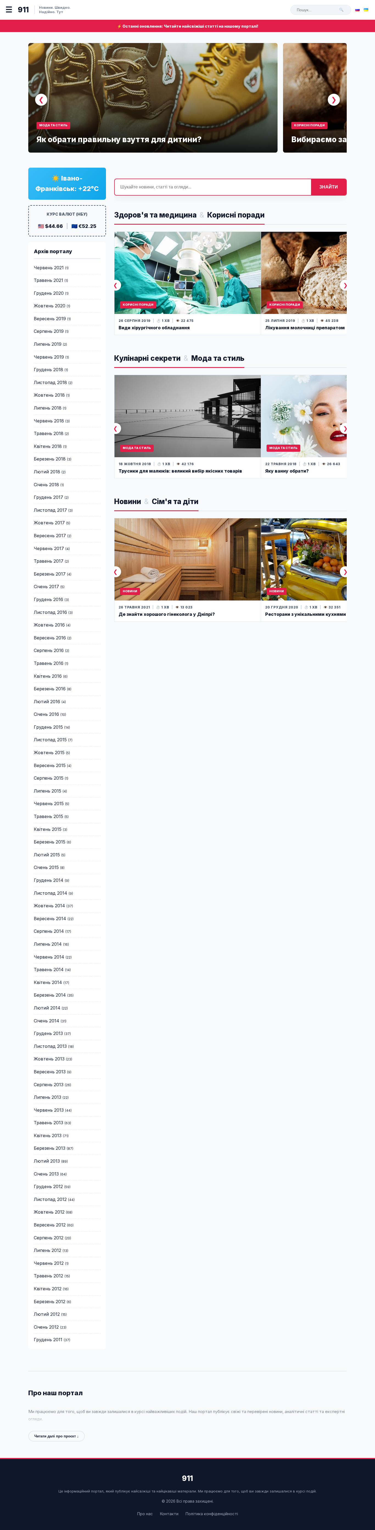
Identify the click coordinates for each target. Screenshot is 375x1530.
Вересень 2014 (50, 918)
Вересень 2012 (50, 1225)
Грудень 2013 (48, 1033)
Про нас (145, 1513)
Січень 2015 (46, 867)
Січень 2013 (46, 1174)
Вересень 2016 (50, 637)
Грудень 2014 (48, 880)
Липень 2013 (47, 1097)
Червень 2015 (49, 803)
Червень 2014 (49, 957)
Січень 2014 (46, 1020)
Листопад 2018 (50, 382)
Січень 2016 (46, 714)
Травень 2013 (48, 1122)
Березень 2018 (50, 459)
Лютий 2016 (47, 701)
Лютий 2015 (47, 854)
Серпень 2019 (49, 331)
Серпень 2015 (48, 778)
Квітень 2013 (47, 1135)
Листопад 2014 (50, 893)
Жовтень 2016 (49, 625)
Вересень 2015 (50, 765)
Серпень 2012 (48, 1237)
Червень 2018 (49, 421)
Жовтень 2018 (49, 395)
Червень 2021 (49, 267)
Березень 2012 (49, 1301)
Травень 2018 (48, 433)
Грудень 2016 (48, 599)
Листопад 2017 (50, 510)
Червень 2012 (49, 1263)
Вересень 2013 (50, 1071)
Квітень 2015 (47, 829)
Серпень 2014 (49, 931)
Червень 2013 (49, 1110)
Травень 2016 (48, 663)
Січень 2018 (46, 484)
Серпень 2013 (48, 1084)
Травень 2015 (48, 816)
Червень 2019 (49, 357)
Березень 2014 (50, 995)
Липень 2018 (47, 408)
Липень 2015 (47, 791)
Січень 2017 (46, 586)
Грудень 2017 (48, 497)
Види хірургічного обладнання (154, 327)
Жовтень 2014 (49, 905)
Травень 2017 (48, 561)
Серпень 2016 (49, 650)
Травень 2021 (48, 280)
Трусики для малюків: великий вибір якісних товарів (180, 471)
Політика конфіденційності (211, 1513)
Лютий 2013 (47, 1161)
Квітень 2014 (48, 982)
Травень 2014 (49, 969)
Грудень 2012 (48, 1186)
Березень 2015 (49, 842)
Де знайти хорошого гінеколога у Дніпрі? (167, 614)
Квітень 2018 (48, 446)
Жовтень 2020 (49, 305)
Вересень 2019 (50, 318)
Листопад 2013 (50, 1046)
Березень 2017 (50, 574)
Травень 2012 (48, 1276)
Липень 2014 (48, 944)
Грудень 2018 (48, 369)
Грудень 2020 (49, 293)
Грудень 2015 (48, 727)
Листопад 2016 (50, 612)
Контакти (169, 1513)
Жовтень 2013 (49, 1059)
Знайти (328, 187)
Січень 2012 (46, 1327)
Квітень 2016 (48, 676)
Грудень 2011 (48, 1339)
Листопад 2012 (50, 1199)
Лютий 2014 (47, 1008)
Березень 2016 (50, 688)
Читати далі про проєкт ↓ (56, 1436)
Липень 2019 (47, 344)
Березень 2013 (49, 1148)
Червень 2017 (49, 548)
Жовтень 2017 (49, 522)
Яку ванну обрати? (287, 471)
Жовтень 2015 (49, 752)
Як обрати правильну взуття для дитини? (119, 139)
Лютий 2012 (47, 1314)
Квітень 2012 (47, 1288)
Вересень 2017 (50, 535)
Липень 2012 (47, 1250)
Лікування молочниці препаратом (305, 327)
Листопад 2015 (50, 739)
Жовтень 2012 (49, 1212)
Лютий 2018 (47, 471)
